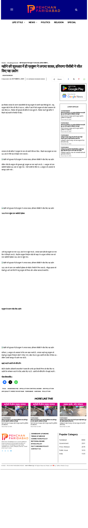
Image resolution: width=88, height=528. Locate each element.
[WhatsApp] (84, 79)
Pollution (46, 391)
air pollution (48, 388)
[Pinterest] (79, 79)
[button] (76, 10)
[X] (73, 79)
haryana (37, 391)
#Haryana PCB (13, 388)
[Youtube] (11, 451)
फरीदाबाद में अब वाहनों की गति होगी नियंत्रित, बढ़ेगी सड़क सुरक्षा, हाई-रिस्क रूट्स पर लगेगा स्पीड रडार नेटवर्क (72, 149)
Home (4, 63)
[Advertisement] (44, 42)
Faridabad (29, 391)
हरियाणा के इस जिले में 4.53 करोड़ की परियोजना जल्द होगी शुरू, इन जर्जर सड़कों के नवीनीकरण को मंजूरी (73, 113)
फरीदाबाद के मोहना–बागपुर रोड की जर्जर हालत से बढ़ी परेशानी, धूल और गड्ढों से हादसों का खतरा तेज (71, 137)
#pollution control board (30, 388)
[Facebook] (68, 79)
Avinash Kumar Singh (36, 79)
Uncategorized (12, 63)
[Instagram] (5, 451)
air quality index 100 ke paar (13, 391)
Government (65, 111)
